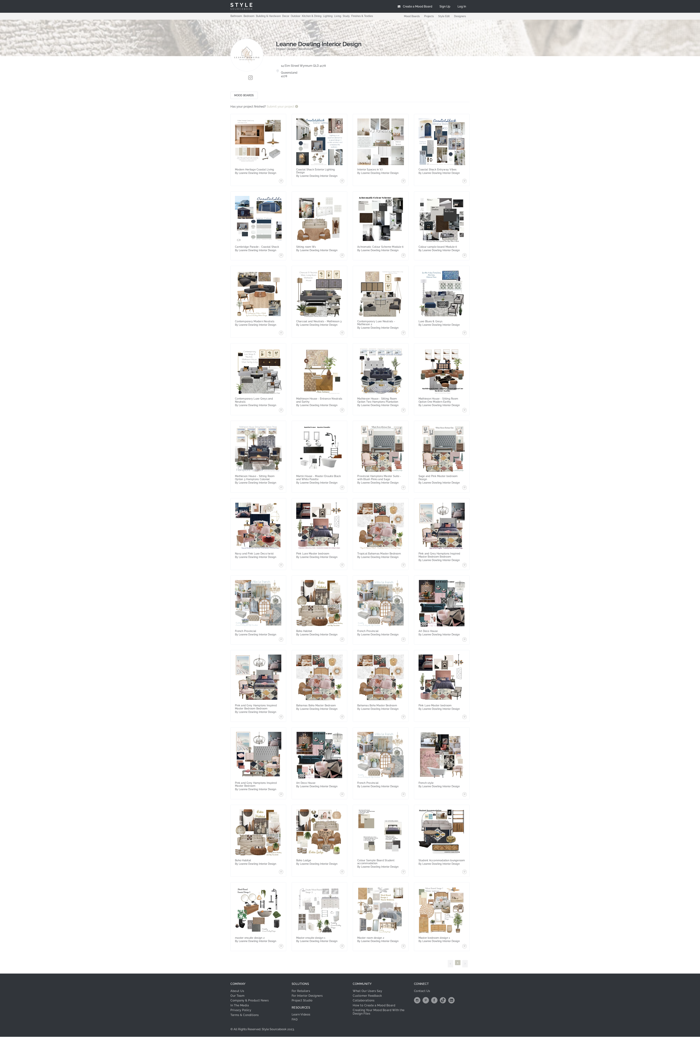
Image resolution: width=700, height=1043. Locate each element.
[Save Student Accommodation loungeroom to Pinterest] (464, 872)
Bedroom (249, 16)
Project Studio (302, 1000)
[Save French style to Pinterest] (464, 794)
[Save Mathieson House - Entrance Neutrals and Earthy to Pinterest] (342, 410)
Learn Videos (301, 1014)
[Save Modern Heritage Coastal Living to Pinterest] (281, 181)
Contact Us (422, 991)
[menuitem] (462, 6)
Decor (285, 16)
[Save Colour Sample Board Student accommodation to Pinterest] (403, 872)
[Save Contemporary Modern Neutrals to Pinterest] (281, 333)
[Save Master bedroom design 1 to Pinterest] (464, 946)
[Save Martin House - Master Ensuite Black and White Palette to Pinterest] (342, 488)
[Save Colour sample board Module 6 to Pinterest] (464, 255)
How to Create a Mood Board (374, 1005)
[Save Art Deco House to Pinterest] (464, 639)
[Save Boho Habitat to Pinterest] (342, 639)
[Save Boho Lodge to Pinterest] (342, 872)
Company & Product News (249, 1000)
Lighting (328, 16)
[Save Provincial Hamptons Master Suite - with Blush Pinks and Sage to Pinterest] (403, 488)
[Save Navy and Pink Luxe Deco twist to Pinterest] (281, 565)
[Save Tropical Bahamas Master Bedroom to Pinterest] (403, 565)
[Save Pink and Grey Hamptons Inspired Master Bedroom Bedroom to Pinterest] (464, 565)
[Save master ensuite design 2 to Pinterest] (281, 946)
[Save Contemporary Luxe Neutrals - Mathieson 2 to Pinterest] (403, 333)
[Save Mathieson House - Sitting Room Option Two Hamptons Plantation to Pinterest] (403, 410)
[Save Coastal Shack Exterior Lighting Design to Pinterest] (342, 181)
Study (346, 16)
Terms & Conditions (244, 1015)
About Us (237, 991)
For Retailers (301, 991)
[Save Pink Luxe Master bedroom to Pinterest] (342, 565)
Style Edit (444, 16)
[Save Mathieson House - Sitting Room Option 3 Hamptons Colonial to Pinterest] (281, 488)
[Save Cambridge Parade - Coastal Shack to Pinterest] (281, 255)
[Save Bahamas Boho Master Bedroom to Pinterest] (342, 717)
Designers (460, 16)
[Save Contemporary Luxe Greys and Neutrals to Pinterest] (281, 410)
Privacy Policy (240, 1010)
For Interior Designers (307, 995)
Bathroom (236, 16)
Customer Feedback (367, 995)
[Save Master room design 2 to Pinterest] (403, 946)
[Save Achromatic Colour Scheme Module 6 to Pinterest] (403, 255)
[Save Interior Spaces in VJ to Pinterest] (403, 181)
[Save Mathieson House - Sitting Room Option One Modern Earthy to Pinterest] (464, 410)
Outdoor (295, 16)
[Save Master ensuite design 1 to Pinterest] (342, 946)
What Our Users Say (367, 991)
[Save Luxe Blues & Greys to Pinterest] (464, 333)
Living (337, 16)
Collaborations (363, 1000)
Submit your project (281, 106)
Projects (429, 16)
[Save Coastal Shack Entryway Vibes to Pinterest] (464, 181)
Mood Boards (412, 16)
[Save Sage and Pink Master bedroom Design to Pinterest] (464, 488)
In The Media (239, 1005)
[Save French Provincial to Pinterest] (281, 639)
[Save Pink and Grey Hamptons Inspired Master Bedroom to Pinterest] (281, 794)
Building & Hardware (268, 16)
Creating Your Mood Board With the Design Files (379, 1011)
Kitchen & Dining (312, 16)
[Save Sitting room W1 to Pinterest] (342, 255)
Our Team (237, 995)
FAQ (295, 1019)
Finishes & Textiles (362, 16)
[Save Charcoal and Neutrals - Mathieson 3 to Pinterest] (342, 333)
